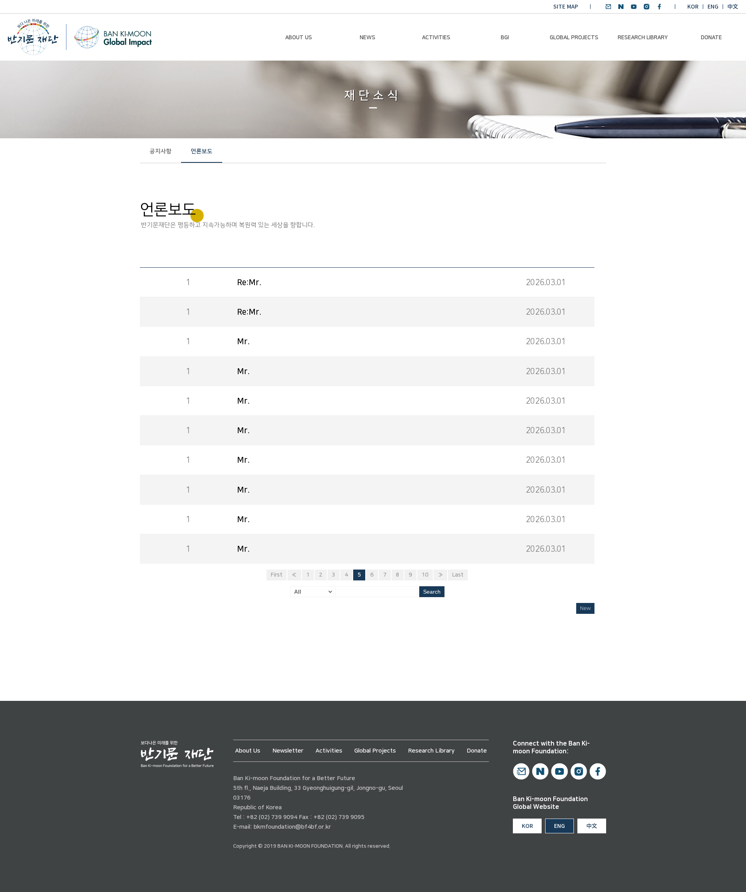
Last (458, 575)
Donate (711, 38)
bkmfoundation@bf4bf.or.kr (292, 827)
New (585, 608)
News (367, 38)
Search (432, 592)
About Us (298, 38)
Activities (436, 38)
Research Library (643, 38)
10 (425, 575)
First (276, 575)
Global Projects (574, 38)
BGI (505, 38)
